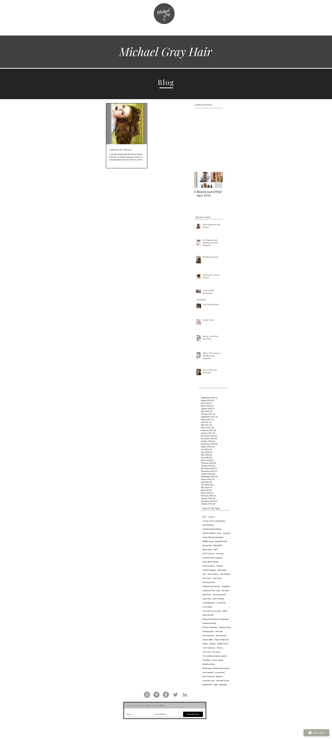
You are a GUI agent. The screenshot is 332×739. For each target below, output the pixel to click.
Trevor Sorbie (217, 660)
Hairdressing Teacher (211, 586)
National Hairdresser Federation (216, 619)
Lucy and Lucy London (212, 611)
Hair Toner (207, 578)
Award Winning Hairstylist (213, 537)
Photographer (208, 631)
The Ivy (220, 648)
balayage (223, 685)
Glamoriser (222, 570)
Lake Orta (207, 599)
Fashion (219, 566)
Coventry (220, 554)
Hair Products (213, 574)
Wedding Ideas (209, 664)
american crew (209, 681)
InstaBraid (226, 586)
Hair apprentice (209, 582)
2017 (205, 517)
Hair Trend (217, 578)
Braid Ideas (207, 550)
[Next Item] (218, 180)
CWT (215, 550)
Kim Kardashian (219, 594)
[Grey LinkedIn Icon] (185, 695)
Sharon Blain (208, 640)
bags (216, 685)
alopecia (219, 676)
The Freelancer (209, 648)
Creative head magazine (213, 558)
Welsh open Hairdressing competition (217, 668)
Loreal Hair (221, 603)
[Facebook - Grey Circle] (166, 695)
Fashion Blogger (209, 570)
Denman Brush (209, 566)
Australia (226, 533)
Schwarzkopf (221, 635)
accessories (220, 672)
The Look (206, 652)
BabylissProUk (221, 541)
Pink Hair (219, 631)
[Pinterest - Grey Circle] (156, 695)
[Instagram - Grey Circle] (147, 695)
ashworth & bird (222, 681)
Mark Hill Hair (208, 615)
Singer (205, 644)
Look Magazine (209, 603)
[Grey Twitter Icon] (175, 695)
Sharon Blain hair (222, 640)
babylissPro (207, 685)
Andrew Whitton (209, 533)
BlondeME (217, 545)
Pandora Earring (209, 623)
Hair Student (225, 574)
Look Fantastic (218, 599)
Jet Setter (225, 590)
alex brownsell (208, 676)
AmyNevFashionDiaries (212, 529)
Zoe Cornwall (208, 672)
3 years (211, 517)
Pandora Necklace (210, 627)
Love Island (207, 607)
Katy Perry (207, 594)
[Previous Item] (198, 180)
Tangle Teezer (223, 644)
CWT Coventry (209, 554)
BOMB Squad (208, 541)
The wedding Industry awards (215, 656)
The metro (216, 652)
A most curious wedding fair (214, 521)
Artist (219, 533)
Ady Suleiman (208, 525)
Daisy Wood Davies (211, 562)
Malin (225, 611)
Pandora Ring (224, 627)
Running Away (208, 635)
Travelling (206, 660)
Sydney (212, 644)
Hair (204, 574)
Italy (218, 590)
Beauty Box (207, 545)
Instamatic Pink (209, 590)
